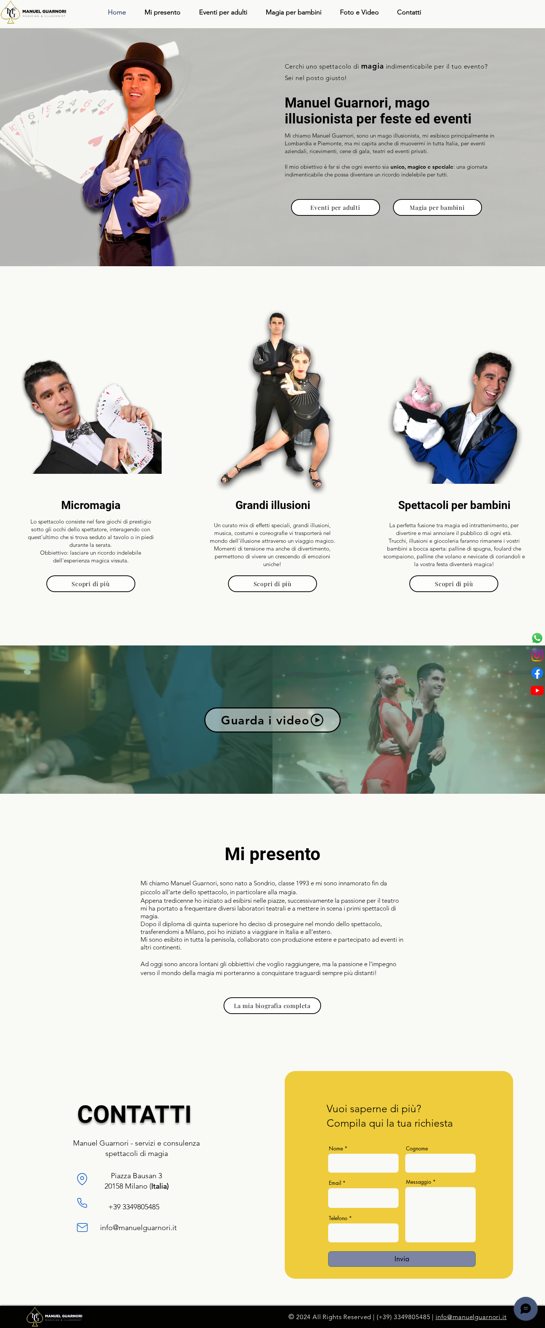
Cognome (417, 1148)
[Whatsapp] (537, 638)
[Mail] (82, 1227)
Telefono (338, 1218)
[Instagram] (537, 655)
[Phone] (82, 1202)
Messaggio (418, 1182)
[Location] (82, 1179)
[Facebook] (537, 673)
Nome (336, 1148)
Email (335, 1183)
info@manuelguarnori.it (138, 1227)
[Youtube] (537, 690)
